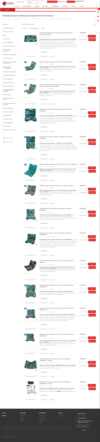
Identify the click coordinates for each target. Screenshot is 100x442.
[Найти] (96, 9)
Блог (59, 417)
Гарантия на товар (42, 419)
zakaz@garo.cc (62, 1)
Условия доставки (42, 417)
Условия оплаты (42, 415)
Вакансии (22, 421)
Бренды (4, 415)
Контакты (22, 417)
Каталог (4, 412)
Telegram (87, 2)
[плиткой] (93, 24)
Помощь (60, 412)
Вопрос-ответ (61, 415)
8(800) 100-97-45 (80, 1)
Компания (23, 412)
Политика (41, 421)
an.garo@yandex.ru (82, 418)
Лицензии (22, 419)
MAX (89, 2)
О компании (22, 415)
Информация (42, 412)
